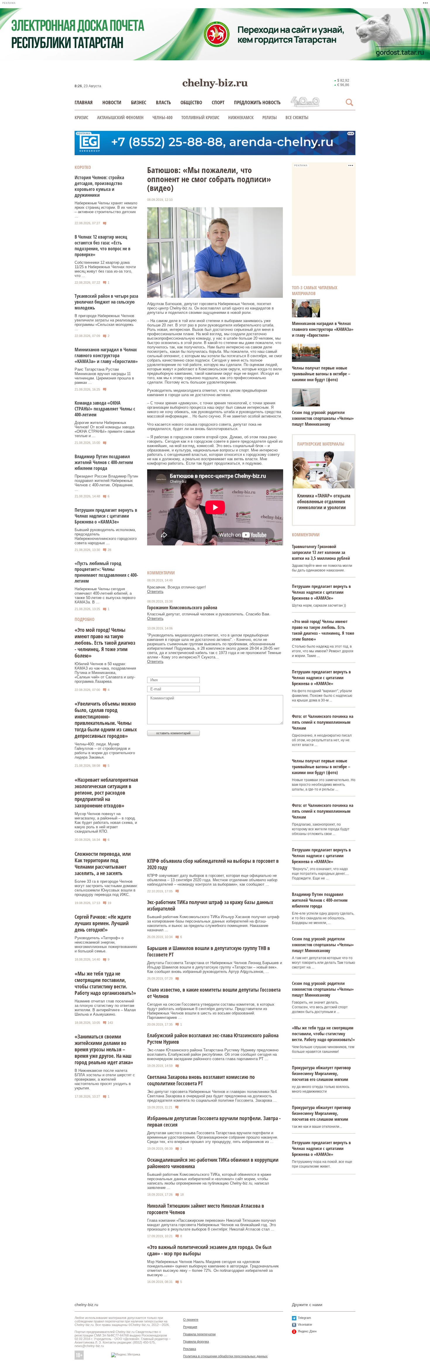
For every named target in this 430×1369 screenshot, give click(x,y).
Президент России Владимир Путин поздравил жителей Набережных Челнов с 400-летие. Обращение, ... (106, 483)
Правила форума (196, 1341)
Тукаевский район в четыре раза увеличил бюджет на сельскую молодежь (106, 302)
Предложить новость (257, 102)
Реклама (189, 1349)
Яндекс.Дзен (307, 1331)
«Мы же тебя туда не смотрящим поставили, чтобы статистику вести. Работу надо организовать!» (105, 983)
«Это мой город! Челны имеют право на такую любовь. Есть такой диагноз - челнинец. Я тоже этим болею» (105, 642)
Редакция (190, 1327)
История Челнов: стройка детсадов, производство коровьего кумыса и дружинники (99, 186)
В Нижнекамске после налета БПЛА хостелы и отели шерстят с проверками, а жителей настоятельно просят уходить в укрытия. (105, 1079)
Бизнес (138, 102)
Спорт (218, 102)
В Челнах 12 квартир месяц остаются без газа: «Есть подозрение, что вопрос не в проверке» (102, 246)
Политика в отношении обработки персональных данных (225, 1356)
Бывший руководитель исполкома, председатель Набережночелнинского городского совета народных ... (106, 536)
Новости (111, 102)
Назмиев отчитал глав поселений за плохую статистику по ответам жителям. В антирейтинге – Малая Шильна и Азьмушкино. (105, 1008)
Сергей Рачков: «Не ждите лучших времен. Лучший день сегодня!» (103, 923)
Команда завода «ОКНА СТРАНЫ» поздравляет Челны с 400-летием (105, 409)
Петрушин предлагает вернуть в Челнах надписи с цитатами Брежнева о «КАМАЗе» (106, 516)
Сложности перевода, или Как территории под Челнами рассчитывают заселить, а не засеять (103, 863)
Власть (163, 102)
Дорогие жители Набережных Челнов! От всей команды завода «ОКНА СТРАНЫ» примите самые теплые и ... (105, 429)
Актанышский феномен (120, 117)
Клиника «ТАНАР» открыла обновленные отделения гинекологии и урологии (323, 501)
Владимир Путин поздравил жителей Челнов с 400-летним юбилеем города (104, 462)
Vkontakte (305, 1324)
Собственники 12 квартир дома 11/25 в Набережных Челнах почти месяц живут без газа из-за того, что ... (105, 269)
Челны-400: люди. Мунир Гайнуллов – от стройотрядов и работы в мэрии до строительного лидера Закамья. (105, 750)
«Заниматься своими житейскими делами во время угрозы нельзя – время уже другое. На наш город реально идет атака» (104, 1049)
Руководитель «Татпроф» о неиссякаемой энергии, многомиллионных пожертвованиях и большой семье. (106, 944)
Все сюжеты (296, 117)
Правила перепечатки (199, 1334)
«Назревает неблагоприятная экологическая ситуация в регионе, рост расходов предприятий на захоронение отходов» (106, 792)
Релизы (269, 117)
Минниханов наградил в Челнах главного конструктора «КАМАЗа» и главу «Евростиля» (106, 355)
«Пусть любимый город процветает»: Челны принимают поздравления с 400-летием (106, 572)
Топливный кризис (200, 117)
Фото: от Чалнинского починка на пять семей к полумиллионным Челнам (322, 722)
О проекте (190, 1319)
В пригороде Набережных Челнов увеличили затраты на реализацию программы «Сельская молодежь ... (106, 322)
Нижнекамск (241, 117)
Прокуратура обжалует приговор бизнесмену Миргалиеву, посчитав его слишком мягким (321, 1073)
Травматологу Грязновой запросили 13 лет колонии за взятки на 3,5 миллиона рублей (321, 552)
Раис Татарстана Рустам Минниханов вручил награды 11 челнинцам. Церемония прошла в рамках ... (104, 376)
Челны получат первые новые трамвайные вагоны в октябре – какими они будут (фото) (321, 373)
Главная (84, 102)
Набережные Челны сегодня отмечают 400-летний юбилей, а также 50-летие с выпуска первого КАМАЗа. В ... (105, 595)
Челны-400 (162, 117)
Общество (191, 102)
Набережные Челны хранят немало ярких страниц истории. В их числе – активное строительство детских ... (106, 209)
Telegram (304, 1318)
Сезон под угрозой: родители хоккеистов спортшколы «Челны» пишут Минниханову (323, 418)
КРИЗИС (81, 117)
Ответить (155, 591)
